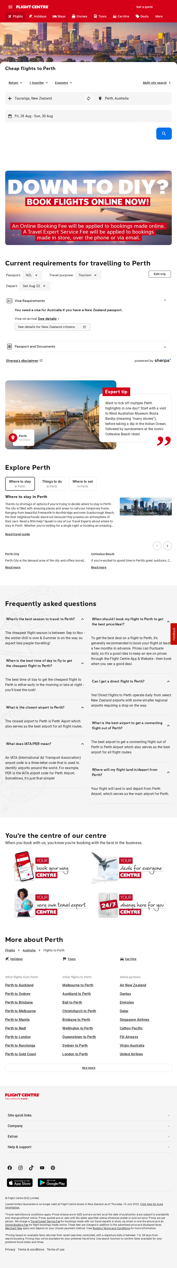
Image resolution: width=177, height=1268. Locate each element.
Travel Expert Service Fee (45, 1221)
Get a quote (144, 7)
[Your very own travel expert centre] (46, 904)
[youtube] (42, 1167)
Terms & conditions (31, 1249)
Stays (61, 16)
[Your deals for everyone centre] (130, 868)
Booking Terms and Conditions (111, 1228)
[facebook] (9, 1167)
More (159, 16)
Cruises (82, 16)
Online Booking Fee (16, 1224)
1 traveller (36, 82)
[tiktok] (31, 1167)
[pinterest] (52, 1167)
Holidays (40, 16)
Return (13, 82)
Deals (145, 16)
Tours (102, 16)
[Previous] (157, 546)
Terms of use (55, 1249)
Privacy (10, 1249)
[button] (88, 1068)
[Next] (167, 546)
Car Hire (123, 16)
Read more (13, 567)
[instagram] (20, 1167)
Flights (18, 16)
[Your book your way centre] (46, 868)
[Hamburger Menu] (10, 7)
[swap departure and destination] (88, 98)
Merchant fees (13, 1228)
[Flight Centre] (32, 7)
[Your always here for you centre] (130, 904)
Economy (61, 82)
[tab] (20, 484)
